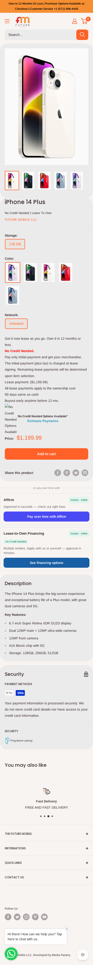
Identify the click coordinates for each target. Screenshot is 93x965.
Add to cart (46, 454)
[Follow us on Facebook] (8, 917)
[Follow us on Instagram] (26, 917)
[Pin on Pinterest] (66, 472)
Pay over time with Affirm (46, 516)
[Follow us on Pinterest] (35, 917)
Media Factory (61, 955)
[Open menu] (7, 21)
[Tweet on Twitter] (75, 472)
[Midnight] (30, 272)
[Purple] (12, 272)
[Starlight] (48, 272)
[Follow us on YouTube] (44, 917)
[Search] (82, 35)
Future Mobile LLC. (21, 219)
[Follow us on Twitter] (17, 917)
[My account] (74, 21)
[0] (84, 21)
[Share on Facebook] (57, 472)
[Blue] (12, 295)
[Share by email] (85, 472)
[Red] (65, 272)
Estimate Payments (42, 421)
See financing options (46, 563)
